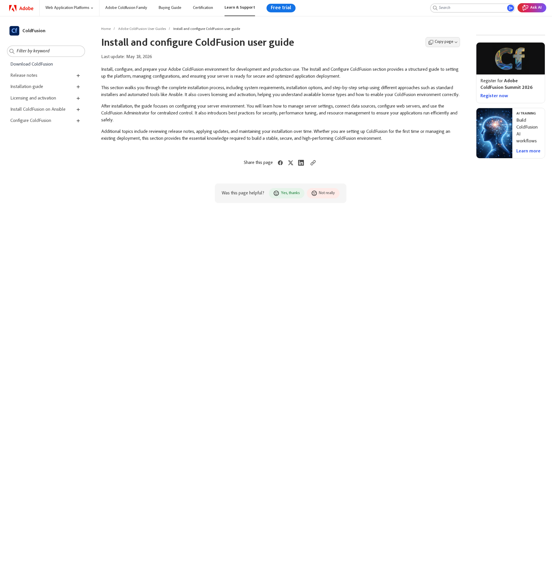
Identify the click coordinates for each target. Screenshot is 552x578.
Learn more (528, 151)
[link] (21, 8)
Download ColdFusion (31, 64)
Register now (494, 96)
